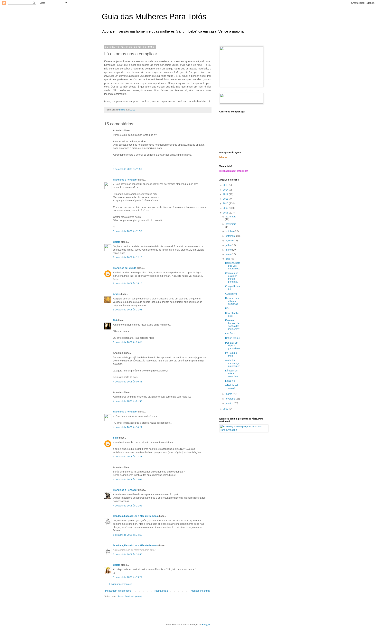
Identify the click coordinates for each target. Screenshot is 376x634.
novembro (231, 224)
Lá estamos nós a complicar (232, 373)
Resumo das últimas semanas (232, 301)
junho (229, 249)
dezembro (231, 216)
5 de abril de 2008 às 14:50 (127, 535)
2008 (226, 212)
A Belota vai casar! (231, 387)
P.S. (227, 308)
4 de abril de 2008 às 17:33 (127, 456)
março (229, 394)
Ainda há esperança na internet (232, 363)
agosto (229, 240)
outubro (230, 231)
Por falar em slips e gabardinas (232, 345)
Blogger (206, 624)
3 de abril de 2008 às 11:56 (127, 231)
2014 (226, 189)
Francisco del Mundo (124, 268)
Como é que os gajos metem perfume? (231, 277)
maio (228, 254)
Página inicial (161, 590)
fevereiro (231, 398)
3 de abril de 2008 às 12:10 (127, 257)
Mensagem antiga (200, 590)
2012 (226, 194)
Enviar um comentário (120, 584)
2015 (226, 185)
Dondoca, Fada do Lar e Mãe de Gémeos (135, 516)
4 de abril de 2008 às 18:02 (127, 479)
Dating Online (232, 338)
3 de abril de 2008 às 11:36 (127, 169)
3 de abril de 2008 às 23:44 (127, 342)
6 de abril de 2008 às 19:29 (127, 577)
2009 (226, 208)
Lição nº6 (230, 380)
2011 (226, 198)
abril (228, 259)
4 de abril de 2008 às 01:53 (127, 401)
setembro (231, 236)
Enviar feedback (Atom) (130, 596)
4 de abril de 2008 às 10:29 (127, 427)
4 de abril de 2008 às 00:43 (127, 381)
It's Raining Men (231, 354)
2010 (226, 203)
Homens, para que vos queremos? (232, 266)
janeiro (230, 403)
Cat (115, 320)
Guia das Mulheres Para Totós (154, 16)
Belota (116, 242)
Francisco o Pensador (125, 179)
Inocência (230, 333)
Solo (115, 437)
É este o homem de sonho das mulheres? (232, 324)
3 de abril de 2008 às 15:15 (127, 283)
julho (228, 245)
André (116, 294)
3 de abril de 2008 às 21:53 (127, 309)
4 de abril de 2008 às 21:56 (127, 505)
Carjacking (231, 293)
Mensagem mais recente (118, 590)
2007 (226, 409)
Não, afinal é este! (232, 314)
